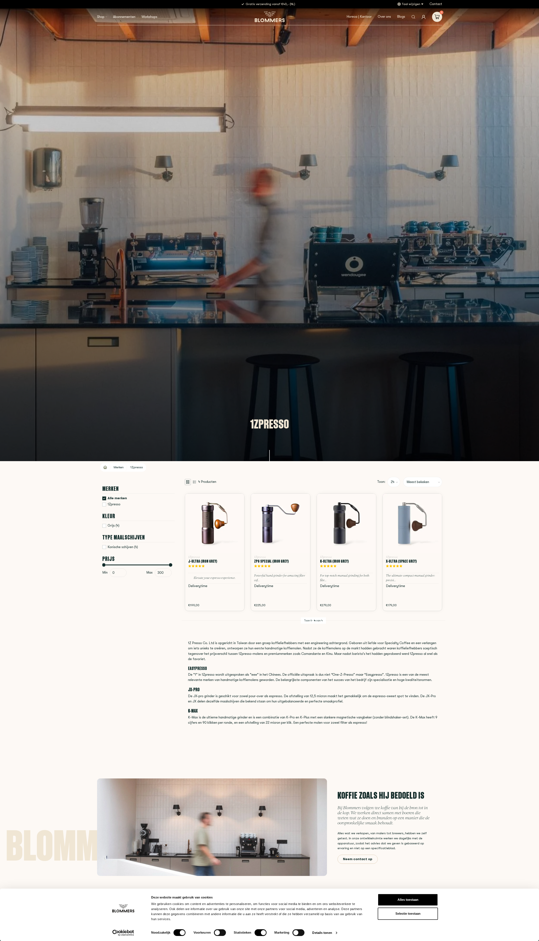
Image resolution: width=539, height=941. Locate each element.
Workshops (149, 17)
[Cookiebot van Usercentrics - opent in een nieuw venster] (123, 933)
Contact (436, 4)
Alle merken (117, 498)
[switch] (220, 932)
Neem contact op (357, 859)
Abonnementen (124, 17)
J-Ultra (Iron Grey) (202, 561)
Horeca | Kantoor (359, 17)
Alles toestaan (408, 899)
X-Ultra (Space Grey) (401, 561)
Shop (100, 17)
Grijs (113, 525)
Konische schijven (123, 547)
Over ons (384, 17)
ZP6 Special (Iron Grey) (271, 561)
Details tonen (322, 932)
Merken (119, 467)
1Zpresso (136, 467)
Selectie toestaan (407, 913)
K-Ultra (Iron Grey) (334, 561)
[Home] (105, 467)
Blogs (401, 17)
